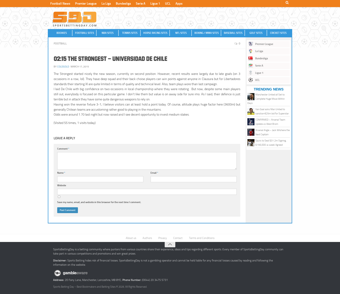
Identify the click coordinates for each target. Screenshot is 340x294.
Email (154, 172)
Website (61, 185)
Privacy (162, 238)
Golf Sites (256, 33)
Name (61, 172)
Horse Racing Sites (155, 33)
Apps (178, 3)
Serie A (140, 3)
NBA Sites (108, 33)
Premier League (86, 3)
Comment (63, 148)
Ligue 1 (155, 3)
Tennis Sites (129, 33)
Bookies (61, 33)
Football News (60, 3)
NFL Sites (181, 33)
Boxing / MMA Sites (206, 33)
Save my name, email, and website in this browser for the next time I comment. (99, 202)
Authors (147, 238)
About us (131, 238)
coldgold (63, 66)
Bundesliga (123, 3)
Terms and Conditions (201, 238)
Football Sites (84, 33)
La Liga (106, 3)
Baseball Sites (233, 33)
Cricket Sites (278, 33)
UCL (168, 3)
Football (60, 43)
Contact (178, 238)
